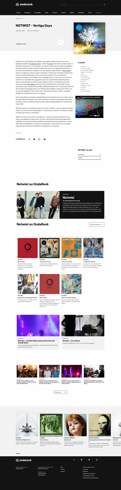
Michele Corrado (21, 44)
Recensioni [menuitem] (27, 12)
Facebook (80, 157)
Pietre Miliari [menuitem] (38, 12)
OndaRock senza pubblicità (89, 473)
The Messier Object (35, 64)
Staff (61, 467)
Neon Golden (67, 70)
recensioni (18, 18)
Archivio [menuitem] (63, 12)
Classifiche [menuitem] (81, 12)
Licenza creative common (89, 467)
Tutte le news (58, 392)
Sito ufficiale (81, 154)
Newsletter (85, 471)
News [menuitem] (46, 12)
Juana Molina (31, 84)
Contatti (62, 469)
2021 (22, 18)
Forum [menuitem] (89, 12)
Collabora (62, 471)
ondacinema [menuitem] (99, 12)
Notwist (50, 64)
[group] (27, 429)
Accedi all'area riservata (88, 475)
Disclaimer (85, 469)
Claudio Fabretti (19, 468)
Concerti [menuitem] (54, 12)
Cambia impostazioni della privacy (90, 477)
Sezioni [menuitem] (18, 12)
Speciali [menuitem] (72, 12)
